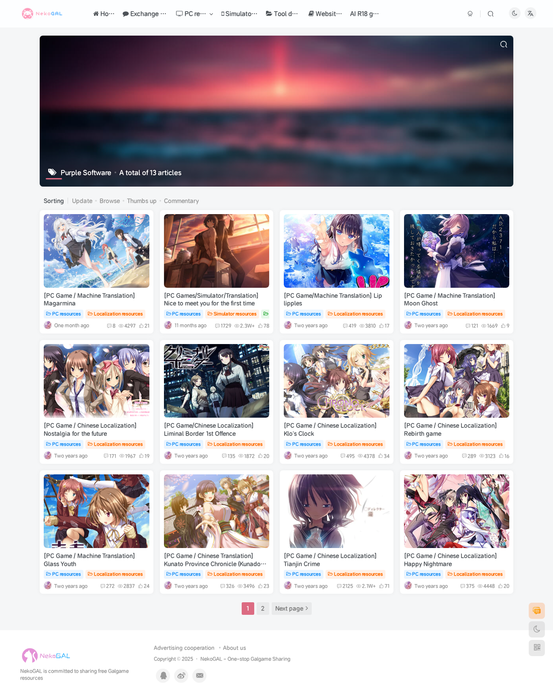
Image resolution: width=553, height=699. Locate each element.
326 (230, 586)
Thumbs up (142, 200)
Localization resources (118, 314)
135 (231, 456)
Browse (110, 200)
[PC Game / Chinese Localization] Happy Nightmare (450, 559)
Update (82, 200)
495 (350, 456)
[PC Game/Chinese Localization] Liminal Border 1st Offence (209, 429)
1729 (226, 326)
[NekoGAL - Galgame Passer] (46, 655)
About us (234, 647)
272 (110, 586)
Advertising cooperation (184, 647)
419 (352, 326)
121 (474, 326)
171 (112, 456)
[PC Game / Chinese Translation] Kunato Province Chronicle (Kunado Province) (212, 563)
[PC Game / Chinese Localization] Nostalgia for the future (90, 429)
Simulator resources (235, 314)
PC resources (66, 314)
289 (472, 456)
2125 (347, 586)
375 (470, 586)
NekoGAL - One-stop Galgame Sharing (245, 659)
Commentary (181, 200)
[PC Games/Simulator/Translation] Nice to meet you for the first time (211, 299)
